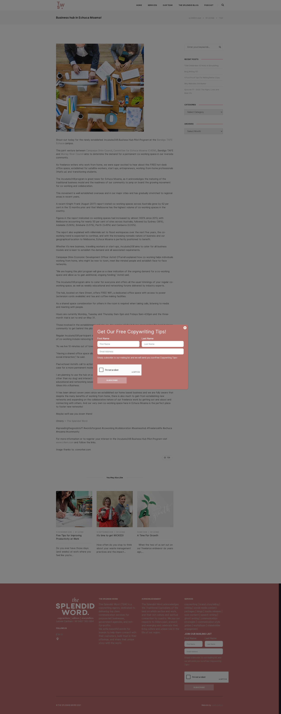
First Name (103, 338)
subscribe (112, 380)
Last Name (148, 338)
